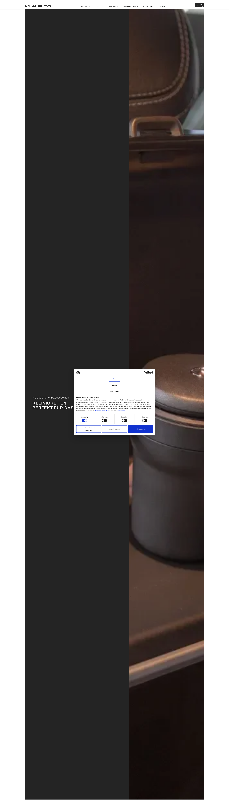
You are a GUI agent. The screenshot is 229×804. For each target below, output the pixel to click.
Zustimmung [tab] (115, 379)
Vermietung (148, 6)
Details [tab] (114, 385)
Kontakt (161, 6)
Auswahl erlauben (114, 429)
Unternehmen (86, 6)
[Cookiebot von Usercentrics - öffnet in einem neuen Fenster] (145, 372)
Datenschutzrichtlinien (102, 410)
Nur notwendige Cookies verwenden (89, 429)
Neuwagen (113, 6)
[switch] (104, 420)
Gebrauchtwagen (130, 6)
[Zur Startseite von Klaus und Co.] (38, 6)
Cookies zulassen (140, 429)
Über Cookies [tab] (114, 391)
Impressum (121, 410)
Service (101, 6)
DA (197, 5)
